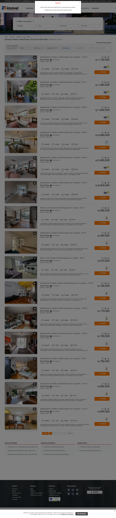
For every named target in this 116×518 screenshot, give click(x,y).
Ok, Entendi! (81, 514)
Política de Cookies (67, 514)
